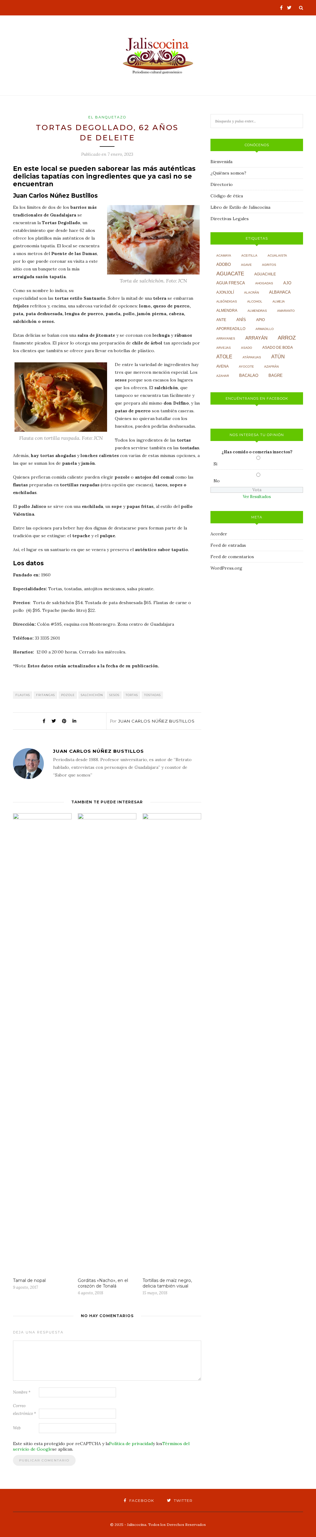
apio (260, 320)
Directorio (221, 184)
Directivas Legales (229, 218)
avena (222, 366)
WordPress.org (226, 568)
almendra (226, 310)
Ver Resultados (257, 496)
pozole (68, 695)
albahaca (280, 292)
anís (241, 320)
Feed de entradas (228, 545)
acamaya (223, 255)
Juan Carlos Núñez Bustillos (156, 721)
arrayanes (225, 338)
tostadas (152, 695)
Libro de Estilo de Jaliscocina (240, 207)
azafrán (271, 366)
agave (246, 264)
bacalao (248, 375)
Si (215, 464)
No (217, 481)
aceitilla (249, 255)
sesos (114, 695)
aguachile (265, 274)
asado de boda (277, 347)
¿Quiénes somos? (228, 173)
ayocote (246, 366)
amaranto (286, 310)
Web (17, 1428)
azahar (222, 375)
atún (278, 356)
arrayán (256, 338)
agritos (269, 264)
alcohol (254, 301)
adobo (223, 264)
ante (221, 320)
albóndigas (226, 301)
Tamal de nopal (29, 1280)
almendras (257, 310)
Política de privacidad (131, 1443)
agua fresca (230, 283)
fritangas (45, 695)
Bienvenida (221, 161)
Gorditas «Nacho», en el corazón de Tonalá (103, 1283)
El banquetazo (107, 117)
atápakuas (252, 357)
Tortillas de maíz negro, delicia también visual (167, 1283)
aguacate (230, 274)
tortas (132, 695)
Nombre (22, 1392)
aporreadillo (230, 329)
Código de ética (226, 196)
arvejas (223, 347)
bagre (275, 375)
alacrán (251, 292)
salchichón (92, 695)
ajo (287, 283)
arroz (287, 338)
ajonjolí (225, 292)
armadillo (265, 329)
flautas (22, 695)
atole (224, 356)
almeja (278, 301)
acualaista (277, 255)
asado (246, 347)
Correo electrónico (24, 1409)
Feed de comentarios (232, 556)
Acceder (218, 534)
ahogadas (264, 283)
